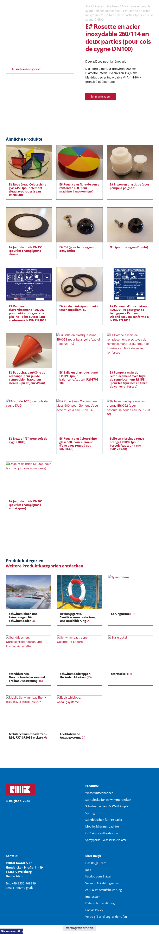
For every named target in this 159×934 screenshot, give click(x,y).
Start (88, 6)
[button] (40, 69)
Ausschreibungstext (26, 69)
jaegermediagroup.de (21, 901)
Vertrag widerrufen (79, 928)
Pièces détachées (107, 6)
